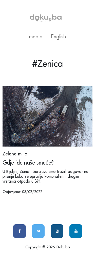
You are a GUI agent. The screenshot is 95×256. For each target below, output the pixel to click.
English (58, 36)
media (36, 36)
